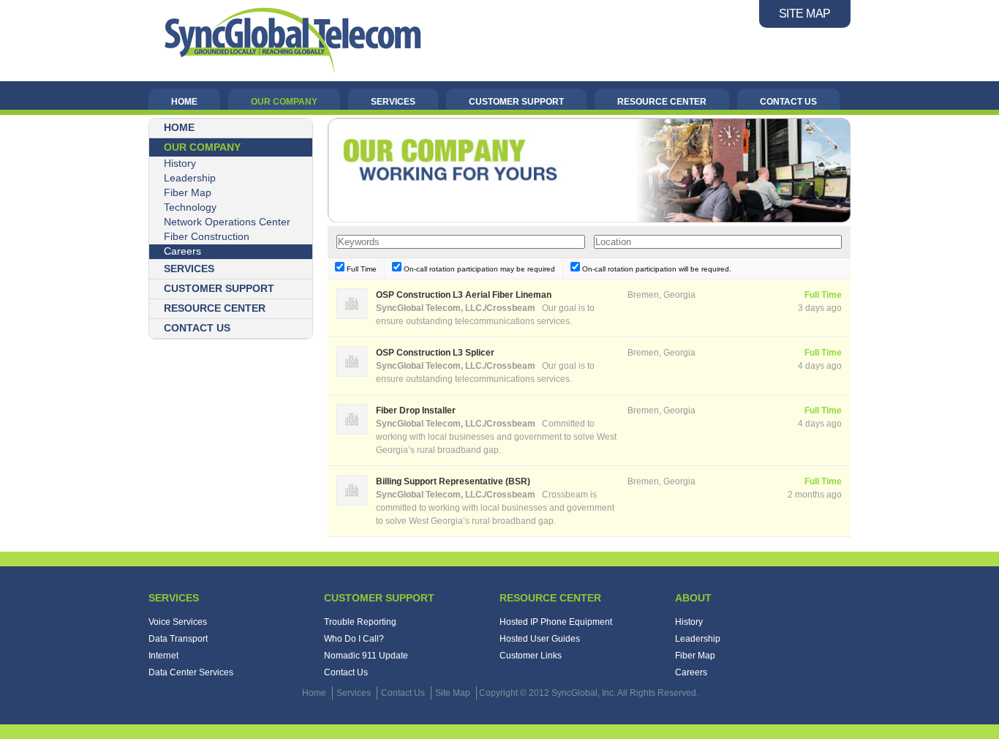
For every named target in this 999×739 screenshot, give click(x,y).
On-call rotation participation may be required (478, 269)
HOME (184, 102)
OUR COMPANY (284, 102)
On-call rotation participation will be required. (655, 269)
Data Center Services (190, 672)
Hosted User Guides (539, 639)
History (180, 163)
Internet (163, 655)
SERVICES (393, 102)
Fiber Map (187, 192)
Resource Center (550, 598)
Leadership (190, 178)
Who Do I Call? (354, 639)
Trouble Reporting (360, 622)
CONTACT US (788, 102)
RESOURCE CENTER (661, 102)
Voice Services (177, 622)
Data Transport (178, 639)
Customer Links (530, 655)
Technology (190, 207)
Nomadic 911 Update (366, 655)
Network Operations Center (227, 222)
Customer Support (379, 598)
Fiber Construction (206, 236)
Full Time (360, 269)
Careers (182, 251)
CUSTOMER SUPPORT (516, 102)
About (693, 598)
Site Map (452, 693)
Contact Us (346, 672)
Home (314, 693)
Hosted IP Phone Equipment (555, 622)
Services (173, 598)
